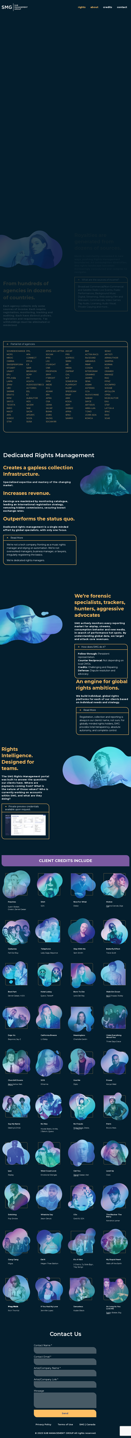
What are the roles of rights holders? (31, 172)
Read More (17, 537)
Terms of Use (65, 1424)
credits (107, 7)
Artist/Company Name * (47, 1368)
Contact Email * (42, 1356)
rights (82, 7)
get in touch (14, 107)
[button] (30, 172)
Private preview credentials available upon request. (22, 808)
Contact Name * (43, 1345)
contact (122, 7)
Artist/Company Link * (46, 1379)
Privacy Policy (43, 1424)
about (94, 7)
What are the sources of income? (100, 279)
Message (39, 1390)
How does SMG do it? (93, 646)
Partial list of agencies (23, 344)
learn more (34, 107)
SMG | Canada (87, 1424)
